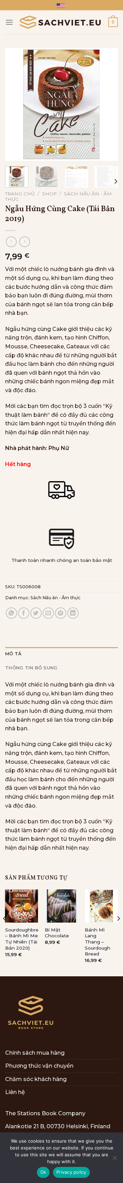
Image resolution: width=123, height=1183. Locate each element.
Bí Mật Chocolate (57, 933)
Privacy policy (71, 1172)
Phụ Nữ (59, 448)
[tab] (61, 654)
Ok (43, 1172)
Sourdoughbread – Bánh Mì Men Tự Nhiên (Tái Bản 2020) (24, 939)
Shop (49, 193)
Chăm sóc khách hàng (36, 1079)
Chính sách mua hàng (35, 1053)
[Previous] (16, 104)
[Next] (107, 104)
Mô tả (13, 653)
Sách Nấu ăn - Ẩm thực (55, 597)
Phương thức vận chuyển (39, 1066)
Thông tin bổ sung (31, 667)
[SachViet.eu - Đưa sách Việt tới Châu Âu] (60, 22)
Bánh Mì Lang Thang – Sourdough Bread (97, 942)
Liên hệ (15, 1092)
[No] (114, 1159)
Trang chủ (20, 193)
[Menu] (9, 22)
